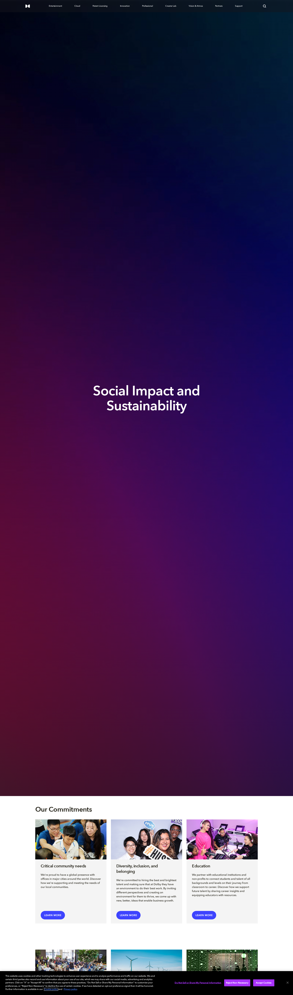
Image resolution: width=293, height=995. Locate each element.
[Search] (264, 6)
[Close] (287, 982)
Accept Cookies (264, 983)
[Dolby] (27, 6)
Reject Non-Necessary (237, 983)
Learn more (128, 915)
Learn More (52, 915)
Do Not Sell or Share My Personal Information (198, 983)
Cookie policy (51, 989)
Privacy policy (70, 989)
